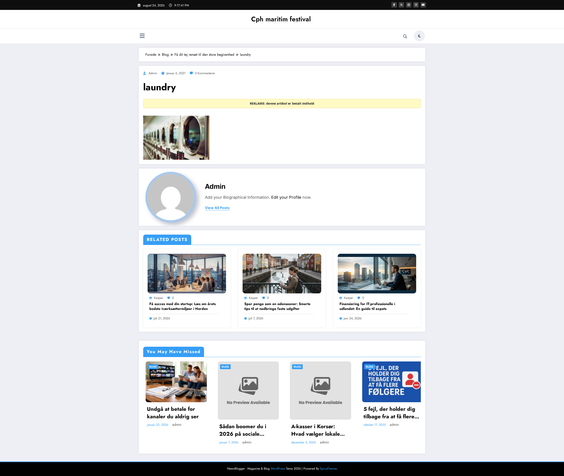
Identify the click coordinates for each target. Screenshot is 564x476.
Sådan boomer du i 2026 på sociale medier (177, 430)
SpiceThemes (328, 468)
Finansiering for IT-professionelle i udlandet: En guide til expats (367, 306)
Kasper (158, 298)
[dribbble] (408, 4)
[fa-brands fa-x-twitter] (401, 4)
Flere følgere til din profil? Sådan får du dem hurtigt (395, 412)
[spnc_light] (419, 35)
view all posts (217, 208)
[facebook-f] (394, 4)
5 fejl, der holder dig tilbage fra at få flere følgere (324, 412)
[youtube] (423, 4)
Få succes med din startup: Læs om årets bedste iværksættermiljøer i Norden (182, 306)
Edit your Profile (286, 197)
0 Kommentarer (205, 73)
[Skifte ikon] (142, 36)
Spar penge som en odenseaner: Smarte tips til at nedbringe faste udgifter (277, 306)
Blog (160, 367)
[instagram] (416, 4)
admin (152, 73)
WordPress (278, 468)
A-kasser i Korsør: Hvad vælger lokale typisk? (250, 430)
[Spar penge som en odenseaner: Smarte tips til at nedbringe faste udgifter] (282, 273)
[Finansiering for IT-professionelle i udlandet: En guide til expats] (377, 273)
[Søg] (405, 36)
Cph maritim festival (281, 19)
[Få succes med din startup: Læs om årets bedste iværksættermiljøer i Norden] (187, 273)
